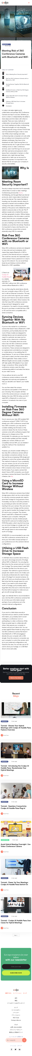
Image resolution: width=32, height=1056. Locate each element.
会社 (16, 998)
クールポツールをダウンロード (16, 1003)
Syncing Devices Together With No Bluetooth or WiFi (17, 84)
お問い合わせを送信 (16, 1027)
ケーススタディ (16, 1010)
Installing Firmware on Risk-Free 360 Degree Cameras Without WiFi (17, 90)
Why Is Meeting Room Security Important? (16, 74)
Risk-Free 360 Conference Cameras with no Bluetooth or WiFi (17, 79)
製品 (16, 1000)
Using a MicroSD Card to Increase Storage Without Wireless (17, 96)
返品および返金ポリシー (16, 1032)
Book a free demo (16, 678)
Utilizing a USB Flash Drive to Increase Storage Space (15, 102)
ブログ (16, 1024)
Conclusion (9, 106)
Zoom (21, 193)
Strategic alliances (16, 1020)
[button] (28, 2)
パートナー (16, 1012)
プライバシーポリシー (16, 1029)
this (12, 476)
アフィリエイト (16, 1015)
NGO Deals (16, 1017)
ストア (16, 1007)
